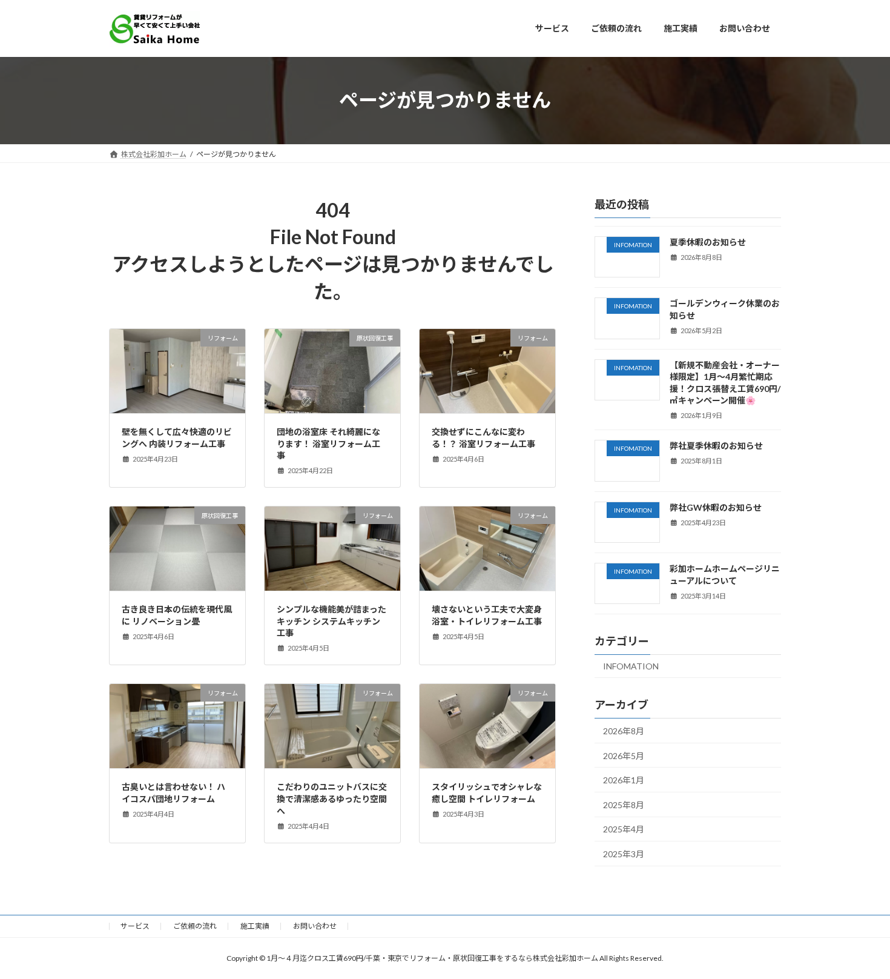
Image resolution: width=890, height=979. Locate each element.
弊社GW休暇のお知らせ (716, 507)
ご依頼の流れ (195, 926)
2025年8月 (623, 804)
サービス (135, 926)
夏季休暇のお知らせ (708, 242)
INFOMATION (631, 666)
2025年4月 (623, 829)
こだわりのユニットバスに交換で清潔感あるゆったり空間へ (332, 798)
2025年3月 (623, 854)
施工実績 (254, 926)
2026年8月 (623, 731)
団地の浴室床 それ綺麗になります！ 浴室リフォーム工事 (328, 443)
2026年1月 (623, 780)
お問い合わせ (315, 926)
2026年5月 (623, 755)
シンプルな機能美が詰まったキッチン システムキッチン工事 (331, 621)
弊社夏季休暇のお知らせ (716, 445)
